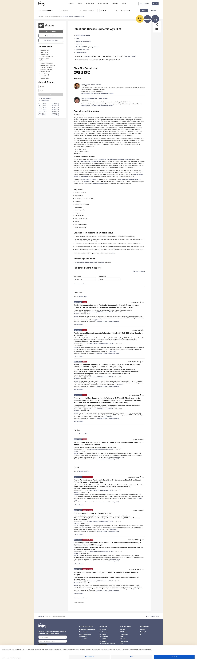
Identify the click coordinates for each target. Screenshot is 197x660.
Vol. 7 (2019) (55, 104)
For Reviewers (104, 632)
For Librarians (104, 636)
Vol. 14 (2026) (42, 104)
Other (85, 296)
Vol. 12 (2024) (42, 107)
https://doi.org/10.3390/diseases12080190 (101, 343)
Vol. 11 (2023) (42, 109)
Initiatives (115, 3)
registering (111, 159)
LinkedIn (142, 629)
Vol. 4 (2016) (55, 109)
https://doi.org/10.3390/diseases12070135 (101, 377)
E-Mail (93, 84)
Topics (80, 3)
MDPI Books (123, 632)
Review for (51, 36)
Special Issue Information (83, 41)
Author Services (103, 3)
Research (82, 434)
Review (81, 296)
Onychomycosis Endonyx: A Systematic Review (92, 513)
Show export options (81, 284)
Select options (44, 637)
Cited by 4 (77, 379)
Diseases (47, 16)
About (124, 3)
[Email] (75, 73)
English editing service (99, 183)
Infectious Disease (130, 56)
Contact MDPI (83, 636)
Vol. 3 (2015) (55, 111)
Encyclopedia (124, 641)
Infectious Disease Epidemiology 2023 (86, 262)
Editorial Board (45, 54)
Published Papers (81, 52)
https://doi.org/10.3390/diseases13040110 (101, 521)
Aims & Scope (44, 52)
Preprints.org (124, 634)
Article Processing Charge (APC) (129, 179)
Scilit (121, 636)
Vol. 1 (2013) (55, 115)
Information (90, 3)
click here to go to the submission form (91, 161)
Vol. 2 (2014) (55, 113)
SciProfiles (123, 639)
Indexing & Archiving (46, 67)
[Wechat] (89, 73)
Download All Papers (139, 271)
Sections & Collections (47, 63)
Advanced (153, 10)
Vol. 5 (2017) (55, 107)
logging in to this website (124, 159)
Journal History (45, 74)
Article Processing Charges (87, 629)
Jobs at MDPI (83, 639)
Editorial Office (45, 78)
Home (45, 50)
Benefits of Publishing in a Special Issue (87, 47)
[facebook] (85, 73)
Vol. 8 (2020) (42, 115)
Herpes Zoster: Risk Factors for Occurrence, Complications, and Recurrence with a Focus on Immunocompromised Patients (108, 444)
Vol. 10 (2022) (42, 111)
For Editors (103, 634)
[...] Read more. (98, 320)
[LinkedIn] (82, 73)
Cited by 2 (77, 523)
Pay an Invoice (83, 632)
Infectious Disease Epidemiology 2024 (73, 16)
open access (87, 181)
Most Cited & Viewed (46, 69)
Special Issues (56, 16)
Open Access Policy (85, 634)
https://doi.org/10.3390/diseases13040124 (101, 490)
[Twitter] (78, 73)
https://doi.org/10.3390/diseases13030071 (100, 449)
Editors (78, 38)
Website (98, 84)
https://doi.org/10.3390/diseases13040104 (101, 312)
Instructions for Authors (47, 56)
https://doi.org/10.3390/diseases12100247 (102, 551)
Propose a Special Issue (51, 40)
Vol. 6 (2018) (55, 105)
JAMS (121, 644)
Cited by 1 (77, 314)
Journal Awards (45, 76)
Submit (155, 4)
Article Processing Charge (48, 65)
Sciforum (122, 629)
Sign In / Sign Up (144, 4)
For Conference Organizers (107, 644)
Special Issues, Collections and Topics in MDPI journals (97, 93)
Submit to (51, 31)
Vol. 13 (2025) (42, 105)
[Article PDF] (140, 302)
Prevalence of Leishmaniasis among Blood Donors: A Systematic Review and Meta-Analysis (106, 573)
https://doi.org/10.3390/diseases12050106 (101, 409)
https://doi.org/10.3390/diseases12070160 (101, 581)
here (113, 253)
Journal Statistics (45, 71)
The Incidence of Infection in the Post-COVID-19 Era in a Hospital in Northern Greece (108, 334)
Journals (71, 3)
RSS (147, 616)
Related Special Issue (82, 50)
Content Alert (155, 616)
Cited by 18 (77, 451)
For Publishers (104, 639)
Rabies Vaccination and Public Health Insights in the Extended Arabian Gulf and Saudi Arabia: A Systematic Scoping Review (107, 481)
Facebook (143, 632)
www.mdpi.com (102, 159)
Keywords (79, 44)
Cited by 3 (77, 553)
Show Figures (78, 324)
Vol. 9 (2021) (42, 113)
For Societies (103, 641)
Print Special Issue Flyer (83, 35)
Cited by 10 (77, 492)
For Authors (103, 629)
